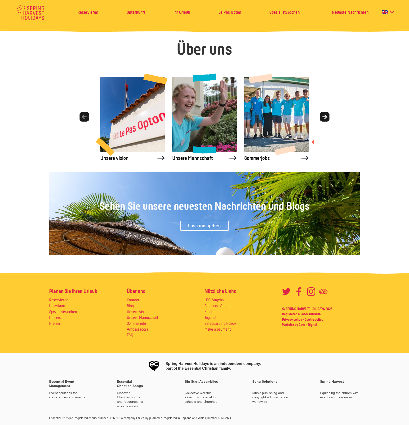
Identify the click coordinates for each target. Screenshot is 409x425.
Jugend (210, 317)
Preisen (55, 323)
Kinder (209, 311)
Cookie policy (314, 319)
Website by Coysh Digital (299, 324)
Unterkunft (136, 12)
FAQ (130, 335)
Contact (133, 300)
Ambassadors (137, 329)
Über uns (136, 291)
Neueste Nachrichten (350, 12)
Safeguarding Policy (220, 323)
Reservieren (87, 12)
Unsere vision (138, 311)
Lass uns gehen (204, 226)
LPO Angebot (214, 300)
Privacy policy (292, 319)
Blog (130, 305)
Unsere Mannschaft (142, 317)
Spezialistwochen (284, 12)
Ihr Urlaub (181, 12)
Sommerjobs (137, 323)
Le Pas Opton (229, 12)
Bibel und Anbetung (220, 305)
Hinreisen (57, 317)
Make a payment (217, 329)
